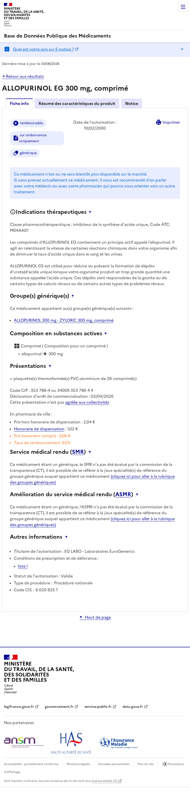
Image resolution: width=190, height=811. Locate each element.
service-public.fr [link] (98, 706)
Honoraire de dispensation (39, 429)
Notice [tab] (131, 103)
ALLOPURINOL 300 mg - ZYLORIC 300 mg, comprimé (64, 320)
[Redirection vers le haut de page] (91, 212)
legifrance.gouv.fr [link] (19, 706)
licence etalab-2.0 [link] (104, 781)
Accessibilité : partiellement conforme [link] (31, 764)
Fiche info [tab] (19, 103)
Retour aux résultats (25, 76)
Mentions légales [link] (78, 764)
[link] (57, 35)
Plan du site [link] (146, 764)
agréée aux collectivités (87, 402)
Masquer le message (182, 49)
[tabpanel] (95, 359)
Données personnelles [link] (113, 764)
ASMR (123, 494)
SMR (78, 452)
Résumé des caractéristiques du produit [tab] (77, 103)
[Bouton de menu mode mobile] (183, 7)
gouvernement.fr (59, 706)
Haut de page (98, 617)
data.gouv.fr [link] (132, 706)
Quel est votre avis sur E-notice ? (43, 49)
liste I (23, 566)
